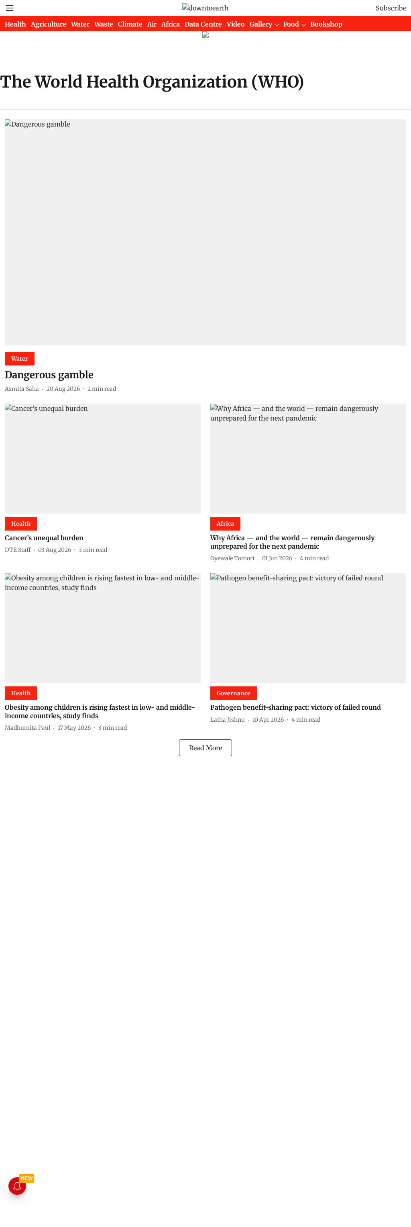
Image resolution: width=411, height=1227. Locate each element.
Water (80, 24)
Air (152, 24)
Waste (103, 24)
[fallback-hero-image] (205, 232)
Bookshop (326, 24)
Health (15, 24)
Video (236, 24)
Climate (130, 24)
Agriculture (48, 24)
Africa (170, 24)
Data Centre (203, 24)
